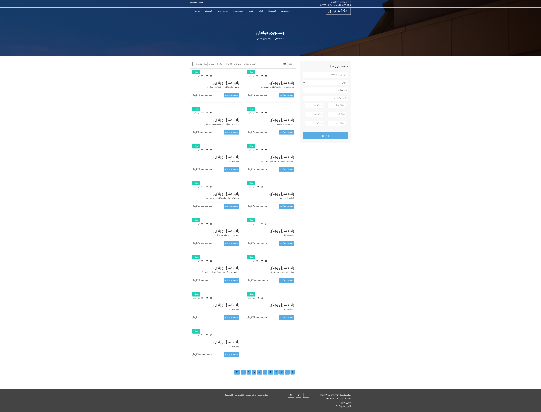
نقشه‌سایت (239, 395)
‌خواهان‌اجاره (238, 11)
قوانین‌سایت (251, 395)
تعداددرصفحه (215, 64)
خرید (251, 11)
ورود (201, 2)
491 (339, 402)
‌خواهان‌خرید (223, 11)
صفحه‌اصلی (284, 11)
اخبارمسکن (228, 395)
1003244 (327, 398)
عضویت (193, 2)
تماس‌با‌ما (208, 11)
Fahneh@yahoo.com (329, 395)
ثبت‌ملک (272, 11)
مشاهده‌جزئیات (231, 95)
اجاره (261, 11)
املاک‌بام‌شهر (338, 11)
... (243, 372)
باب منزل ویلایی (226, 83)
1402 (338, 406)
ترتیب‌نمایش (249, 64)
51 (237, 372)
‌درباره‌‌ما (197, 11)
